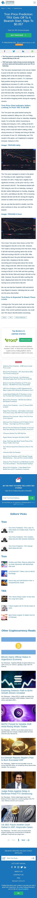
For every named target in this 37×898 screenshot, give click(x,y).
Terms (33, 502)
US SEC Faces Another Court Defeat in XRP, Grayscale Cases (17, 825)
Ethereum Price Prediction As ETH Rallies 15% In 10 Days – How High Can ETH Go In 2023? (18, 423)
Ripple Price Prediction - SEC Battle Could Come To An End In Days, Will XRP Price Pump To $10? (18, 411)
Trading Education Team (10, 42)
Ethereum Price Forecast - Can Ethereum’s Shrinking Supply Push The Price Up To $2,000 (17, 378)
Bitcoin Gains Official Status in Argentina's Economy (16, 658)
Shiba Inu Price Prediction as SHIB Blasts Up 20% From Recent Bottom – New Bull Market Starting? (18, 462)
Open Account (25, 340)
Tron (4, 317)
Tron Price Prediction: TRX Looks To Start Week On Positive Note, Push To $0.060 (22, 530)
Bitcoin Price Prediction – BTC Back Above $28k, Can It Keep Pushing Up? (18, 372)
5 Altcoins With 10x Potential (11, 452)
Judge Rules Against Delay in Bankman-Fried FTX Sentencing (16, 792)
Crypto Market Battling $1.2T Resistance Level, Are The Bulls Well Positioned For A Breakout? (17, 395)
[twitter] (22, 867)
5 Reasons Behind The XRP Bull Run (14, 433)
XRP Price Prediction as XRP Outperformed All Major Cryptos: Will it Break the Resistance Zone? (18, 389)
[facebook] (12, 867)
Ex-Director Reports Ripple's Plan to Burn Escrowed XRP (17, 758)
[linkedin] (25, 867)
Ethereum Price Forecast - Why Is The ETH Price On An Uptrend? (18, 417)
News (9, 8)
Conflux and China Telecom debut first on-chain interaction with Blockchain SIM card (22, 564)
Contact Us (18, 875)
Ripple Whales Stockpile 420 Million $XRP (16, 437)
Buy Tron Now (17, 35)
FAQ (18, 878)
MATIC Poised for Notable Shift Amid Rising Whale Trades (16, 725)
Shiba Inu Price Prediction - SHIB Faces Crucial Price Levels (17, 367)
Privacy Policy (19, 504)
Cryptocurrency (18, 8)
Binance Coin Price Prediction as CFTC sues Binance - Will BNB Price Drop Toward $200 (17, 383)
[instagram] (18, 867)
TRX (24, 78)
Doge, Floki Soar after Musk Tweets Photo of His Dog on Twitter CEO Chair (18, 442)
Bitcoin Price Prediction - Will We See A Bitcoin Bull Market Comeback (17, 400)
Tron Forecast (20, 317)
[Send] (31, 498)
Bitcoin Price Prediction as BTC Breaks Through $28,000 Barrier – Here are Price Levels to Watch (18, 457)
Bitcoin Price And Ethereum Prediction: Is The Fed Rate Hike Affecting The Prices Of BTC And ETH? (18, 428)
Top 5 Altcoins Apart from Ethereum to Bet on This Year (18, 447)
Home (3, 8)
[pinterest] (15, 867)
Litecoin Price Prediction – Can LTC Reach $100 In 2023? (18, 406)
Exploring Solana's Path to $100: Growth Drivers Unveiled (17, 691)
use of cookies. (23, 889)
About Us (18, 871)
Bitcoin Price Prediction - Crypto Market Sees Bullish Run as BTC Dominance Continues (16, 468)
